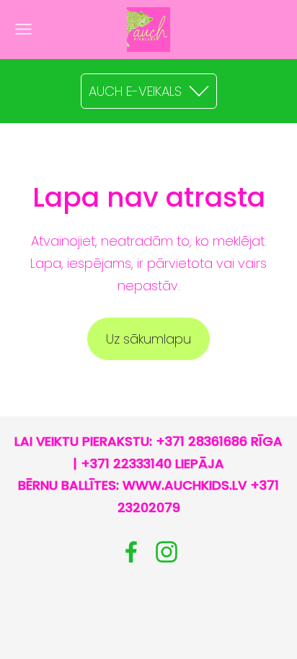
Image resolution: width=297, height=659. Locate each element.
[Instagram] (166, 552)
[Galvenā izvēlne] (23, 29)
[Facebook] (131, 552)
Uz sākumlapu (148, 339)
